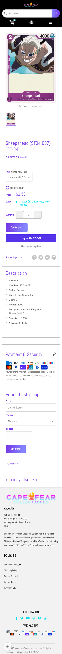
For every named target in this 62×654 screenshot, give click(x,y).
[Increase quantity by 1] (38, 214)
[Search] (56, 13)
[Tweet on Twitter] (47, 257)
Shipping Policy (10, 570)
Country (9, 401)
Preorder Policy (10, 587)
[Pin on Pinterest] (40, 257)
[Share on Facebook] (34, 257)
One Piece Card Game (16, 157)
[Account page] (31, 22)
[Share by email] (53, 257)
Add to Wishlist (17, 188)
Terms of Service (11, 564)
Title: (16, 171)
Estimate (15, 449)
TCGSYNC (35, 652)
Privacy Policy (10, 582)
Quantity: (10, 214)
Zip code (9, 429)
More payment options (31, 246)
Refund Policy (13, 463)
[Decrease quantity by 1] (19, 214)
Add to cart (16, 227)
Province (9, 415)
